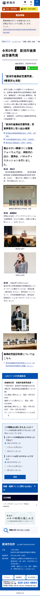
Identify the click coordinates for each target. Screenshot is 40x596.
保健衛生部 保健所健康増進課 (17, 383)
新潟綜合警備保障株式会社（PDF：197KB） (21, 134)
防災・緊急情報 (11, 9)
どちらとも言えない (15, 447)
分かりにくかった (14, 451)
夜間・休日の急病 (29, 9)
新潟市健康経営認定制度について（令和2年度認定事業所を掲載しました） (20, 364)
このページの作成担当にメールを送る (21, 414)
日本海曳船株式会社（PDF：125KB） (20, 139)
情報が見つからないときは (19, 530)
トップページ (16, 41)
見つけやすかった (14, 462)
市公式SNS (31, 577)
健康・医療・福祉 (29, 41)
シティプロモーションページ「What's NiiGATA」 (16, 505)
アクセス (7, 577)
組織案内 (19, 577)
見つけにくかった (14, 470)
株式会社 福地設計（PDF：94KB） (19, 143)
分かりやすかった (14, 443)
